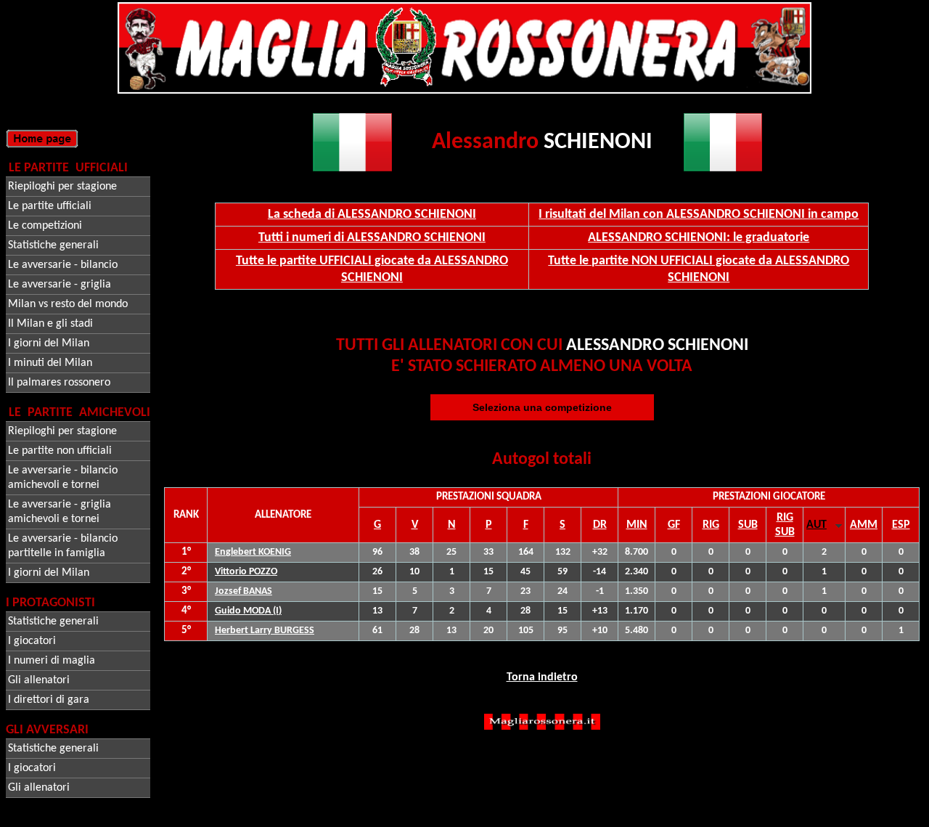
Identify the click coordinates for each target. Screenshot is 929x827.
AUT (816, 525)
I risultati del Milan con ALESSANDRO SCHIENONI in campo (699, 214)
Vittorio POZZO (246, 571)
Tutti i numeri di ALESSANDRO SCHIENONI (372, 238)
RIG (711, 525)
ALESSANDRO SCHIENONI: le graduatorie (698, 238)
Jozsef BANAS (243, 591)
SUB (748, 525)
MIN (636, 525)
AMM (863, 525)
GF (674, 525)
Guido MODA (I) (248, 611)
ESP (901, 525)
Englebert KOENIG (253, 552)
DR (600, 525)
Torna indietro (542, 677)
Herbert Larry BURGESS (264, 630)
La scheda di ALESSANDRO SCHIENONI (372, 214)
